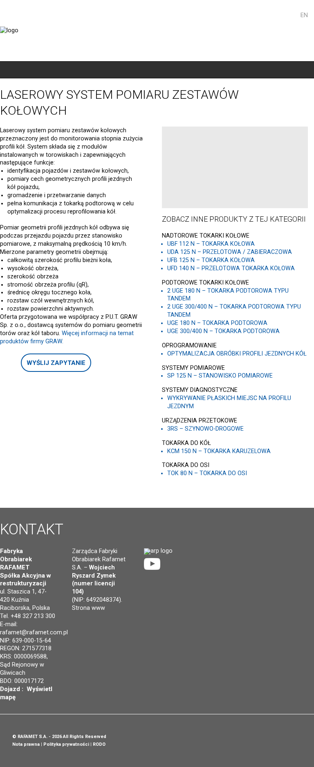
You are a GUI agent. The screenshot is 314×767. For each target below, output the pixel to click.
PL (293, 15)
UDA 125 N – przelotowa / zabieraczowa (229, 252)
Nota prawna (26, 744)
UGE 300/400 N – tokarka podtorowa (223, 331)
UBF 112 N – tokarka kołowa (211, 243)
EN (304, 15)
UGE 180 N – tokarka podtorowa (217, 323)
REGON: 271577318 (26, 648)
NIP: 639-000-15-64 (25, 640)
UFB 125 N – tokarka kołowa (211, 260)
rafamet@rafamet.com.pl (34, 632)
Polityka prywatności (66, 744)
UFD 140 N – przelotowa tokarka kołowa (231, 268)
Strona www (88, 608)
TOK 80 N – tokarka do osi (207, 473)
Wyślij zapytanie (56, 363)
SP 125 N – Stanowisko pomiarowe (220, 375)
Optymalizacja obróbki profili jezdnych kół (237, 353)
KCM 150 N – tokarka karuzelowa (219, 451)
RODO (99, 744)
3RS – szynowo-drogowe (205, 428)
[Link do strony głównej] (158, 551)
